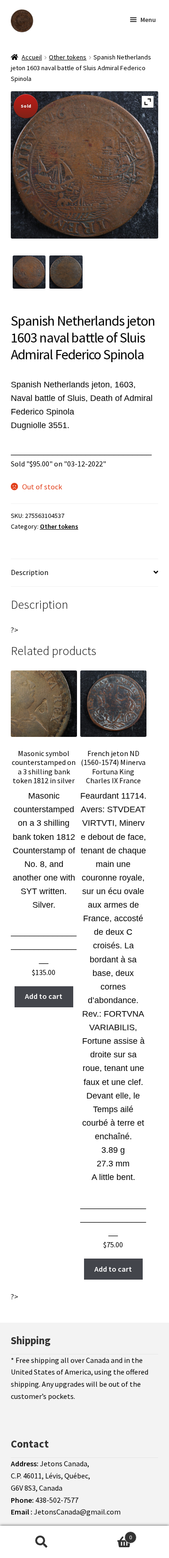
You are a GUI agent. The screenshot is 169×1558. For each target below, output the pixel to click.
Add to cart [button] (43, 996)
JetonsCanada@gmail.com (77, 1511)
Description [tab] (29, 572)
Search (41, 1542)
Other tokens (67, 57)
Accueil (32, 57)
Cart (107, 1534)
